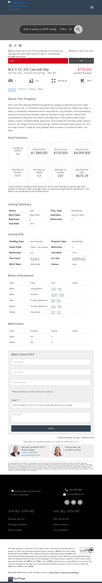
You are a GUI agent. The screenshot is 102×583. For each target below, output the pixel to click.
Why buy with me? (16, 519)
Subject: (14, 400)
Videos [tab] (32, 89)
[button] (66, 502)
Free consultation (60, 530)
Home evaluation (61, 525)
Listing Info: (16, 234)
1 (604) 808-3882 (29, 452)
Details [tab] (12, 89)
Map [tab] (40, 89)
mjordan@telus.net (30, 455)
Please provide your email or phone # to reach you (33, 391)
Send (51, 428)
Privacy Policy (54, 572)
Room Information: (21, 275)
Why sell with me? (61, 519)
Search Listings (15, 530)
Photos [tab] (22, 89)
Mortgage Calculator (17, 525)
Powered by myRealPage (70, 572)
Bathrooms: (16, 324)
